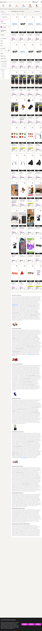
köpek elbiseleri (24, 457)
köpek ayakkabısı (15, 304)
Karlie (23, 14)
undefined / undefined (5, 14)
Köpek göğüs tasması (31, 354)
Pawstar (18, 14)
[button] (13, 86)
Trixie (13, 14)
